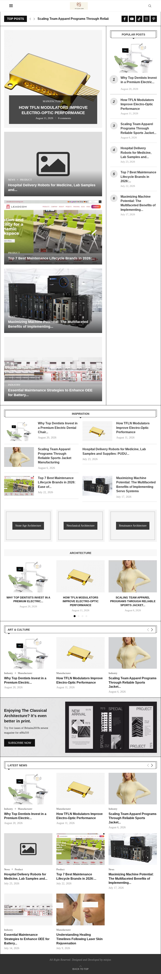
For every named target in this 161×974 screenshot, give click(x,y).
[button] (30, 19)
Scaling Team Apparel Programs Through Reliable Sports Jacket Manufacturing (53, 107)
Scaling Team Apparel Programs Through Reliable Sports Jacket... (138, 128)
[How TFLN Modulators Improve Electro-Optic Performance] (97, 431)
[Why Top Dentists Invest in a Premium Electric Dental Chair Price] (133, 57)
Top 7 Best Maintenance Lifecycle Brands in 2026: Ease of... (56, 482)
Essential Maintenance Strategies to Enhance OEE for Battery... (26, 939)
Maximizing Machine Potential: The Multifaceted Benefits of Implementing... (131, 878)
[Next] (152, 630)
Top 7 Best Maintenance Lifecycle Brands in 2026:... (51, 258)
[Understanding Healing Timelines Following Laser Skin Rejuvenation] (80, 909)
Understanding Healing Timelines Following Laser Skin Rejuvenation (79, 939)
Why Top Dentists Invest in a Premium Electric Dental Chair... (58, 428)
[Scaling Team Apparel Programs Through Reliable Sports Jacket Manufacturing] (19, 457)
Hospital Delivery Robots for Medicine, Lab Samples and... (80, 18)
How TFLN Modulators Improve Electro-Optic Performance (137, 104)
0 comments (63, 118)
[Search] (150, 6)
